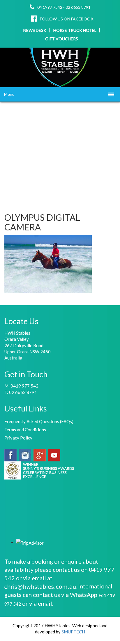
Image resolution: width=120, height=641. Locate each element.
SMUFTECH (73, 631)
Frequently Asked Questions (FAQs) (38, 421)
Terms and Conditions (25, 429)
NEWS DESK (34, 30)
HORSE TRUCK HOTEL (74, 30)
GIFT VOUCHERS (61, 39)
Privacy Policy (18, 437)
